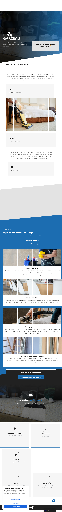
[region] (15, 498)
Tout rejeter (15, 503)
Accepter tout (16, 506)
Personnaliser (15, 499)
